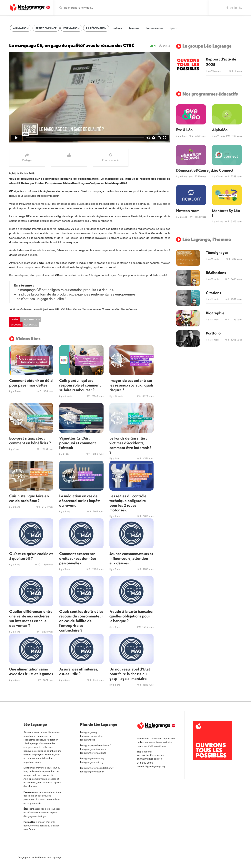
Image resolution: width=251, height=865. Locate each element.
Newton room (187, 210)
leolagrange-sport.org (91, 762)
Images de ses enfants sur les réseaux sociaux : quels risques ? (131, 385)
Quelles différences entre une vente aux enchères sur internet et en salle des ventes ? (31, 618)
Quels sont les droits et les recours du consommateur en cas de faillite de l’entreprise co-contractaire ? (81, 621)
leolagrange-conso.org (92, 758)
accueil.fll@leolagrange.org (151, 766)
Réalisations (216, 272)
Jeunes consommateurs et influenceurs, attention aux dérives (131, 558)
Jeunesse (134, 28)
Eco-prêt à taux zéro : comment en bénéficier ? (30, 440)
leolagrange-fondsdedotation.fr (96, 767)
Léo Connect (222, 170)
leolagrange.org (88, 732)
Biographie (215, 312)
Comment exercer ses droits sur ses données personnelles (77, 558)
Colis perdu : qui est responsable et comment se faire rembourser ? (80, 385)
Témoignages (217, 252)
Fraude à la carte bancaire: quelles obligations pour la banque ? (131, 616)
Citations (213, 292)
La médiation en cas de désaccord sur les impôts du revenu (79, 500)
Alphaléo (219, 129)
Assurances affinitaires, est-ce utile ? (78, 671)
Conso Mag (30, 324)
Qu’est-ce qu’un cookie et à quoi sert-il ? (31, 556)
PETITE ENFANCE (46, 28)
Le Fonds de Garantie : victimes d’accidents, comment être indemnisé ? (130, 445)
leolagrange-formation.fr (93, 752)
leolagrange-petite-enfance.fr (95, 745)
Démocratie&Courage (191, 170)
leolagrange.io (87, 739)
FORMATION (71, 28)
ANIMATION (20, 28)
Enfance (117, 28)
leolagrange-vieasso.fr (92, 771)
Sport (173, 28)
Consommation (155, 28)
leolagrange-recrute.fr (91, 736)
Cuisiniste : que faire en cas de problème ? (29, 498)
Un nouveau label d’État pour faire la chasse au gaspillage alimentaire (129, 674)
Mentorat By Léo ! (226, 213)
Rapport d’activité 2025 (221, 62)
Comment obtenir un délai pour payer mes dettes (31, 382)
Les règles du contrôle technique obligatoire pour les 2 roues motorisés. (127, 502)
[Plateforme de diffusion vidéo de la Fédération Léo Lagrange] (29, 7)
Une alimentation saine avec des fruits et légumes (31, 671)
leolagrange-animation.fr (93, 749)
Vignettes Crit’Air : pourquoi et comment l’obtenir (77, 443)
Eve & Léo (184, 129)
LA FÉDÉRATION (96, 28)
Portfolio (213, 333)
